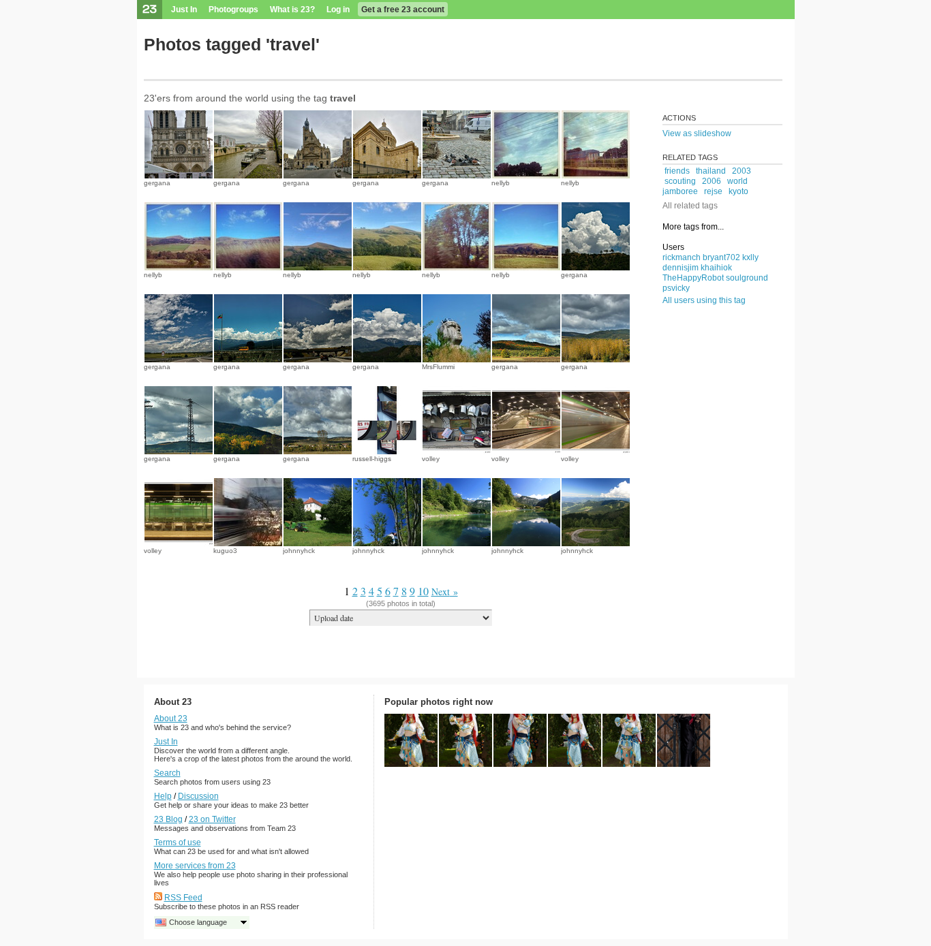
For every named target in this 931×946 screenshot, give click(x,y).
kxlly (750, 257)
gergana (157, 183)
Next (440, 591)
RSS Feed (183, 897)
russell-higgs (371, 458)
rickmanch (681, 257)
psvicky (676, 288)
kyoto (738, 191)
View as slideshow (696, 133)
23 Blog (168, 819)
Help (163, 796)
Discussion (198, 796)
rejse (713, 191)
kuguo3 (225, 550)
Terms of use (177, 842)
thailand (711, 171)
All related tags (690, 205)
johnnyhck (299, 550)
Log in (338, 9)
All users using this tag (704, 300)
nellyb (500, 183)
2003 (741, 171)
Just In (184, 9)
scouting (680, 181)
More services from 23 (195, 865)
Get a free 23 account (402, 9)
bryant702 (721, 257)
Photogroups (233, 9)
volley (431, 458)
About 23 (170, 718)
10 (423, 591)
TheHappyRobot (693, 278)
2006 (711, 181)
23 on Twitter (212, 819)
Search (167, 773)
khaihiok (716, 267)
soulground (747, 278)
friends (677, 171)
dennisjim (680, 267)
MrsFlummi (438, 366)
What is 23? (292, 9)
